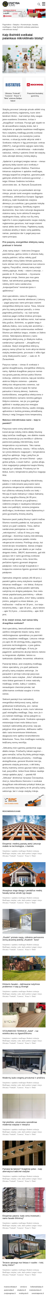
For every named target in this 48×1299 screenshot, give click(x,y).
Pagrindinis (6, 25)
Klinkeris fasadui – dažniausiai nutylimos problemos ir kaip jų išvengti (21, 985)
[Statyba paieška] (39, 5)
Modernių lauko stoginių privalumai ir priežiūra (23, 1078)
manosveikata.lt (10, 1287)
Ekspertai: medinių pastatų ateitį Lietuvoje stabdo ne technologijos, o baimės (21, 845)
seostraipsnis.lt (38, 1293)
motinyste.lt (23, 1293)
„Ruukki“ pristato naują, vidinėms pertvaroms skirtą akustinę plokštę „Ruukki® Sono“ (23, 938)
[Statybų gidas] (11, 6)
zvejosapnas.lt (10, 1293)
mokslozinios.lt (35, 1290)
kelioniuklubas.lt (36, 1287)
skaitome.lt (21, 1290)
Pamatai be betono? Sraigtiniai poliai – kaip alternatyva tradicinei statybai (22, 1170)
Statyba (16, 25)
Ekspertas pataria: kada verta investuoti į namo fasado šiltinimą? (21, 1217)
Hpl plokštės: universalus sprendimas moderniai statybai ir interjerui (19, 1123)
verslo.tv (23, 1287)
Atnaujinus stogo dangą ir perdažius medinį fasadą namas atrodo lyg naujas (22, 891)
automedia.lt (9, 1290)
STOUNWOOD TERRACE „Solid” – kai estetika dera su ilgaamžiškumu (20, 1032)
